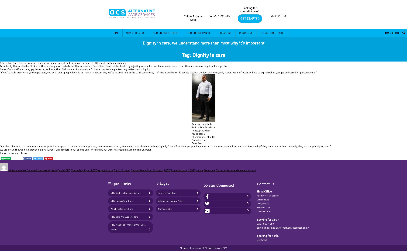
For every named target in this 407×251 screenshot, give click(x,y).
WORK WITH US (278, 15)
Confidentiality (165, 208)
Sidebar (75, 170)
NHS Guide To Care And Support (125, 193)
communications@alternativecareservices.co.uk (283, 227)
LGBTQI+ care (195, 170)
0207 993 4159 (222, 16)
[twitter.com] (207, 203)
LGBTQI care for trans (175, 170)
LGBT (67, 170)
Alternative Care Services (22, 170)
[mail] (207, 210)
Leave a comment (246, 170)
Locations (225, 33)
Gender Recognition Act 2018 (147, 170)
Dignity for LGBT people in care (96, 170)
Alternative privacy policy (171, 200)
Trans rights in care (226, 170)
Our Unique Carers (199, 33)
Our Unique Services (166, 33)
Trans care (209, 170)
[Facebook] (207, 196)
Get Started (250, 19)
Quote (61, 170)
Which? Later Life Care (121, 208)
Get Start (262, 240)
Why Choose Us (135, 33)
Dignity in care (122, 170)
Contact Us (246, 33)
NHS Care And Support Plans (124, 216)
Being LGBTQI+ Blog (272, 33)
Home (115, 33)
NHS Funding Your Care (121, 200)
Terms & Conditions (167, 193)
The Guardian (144, 149)
